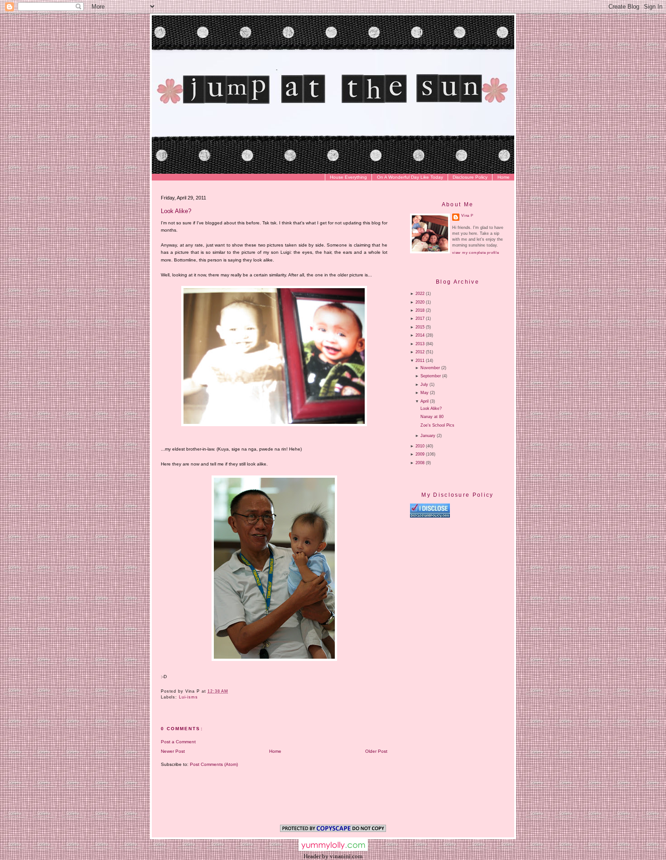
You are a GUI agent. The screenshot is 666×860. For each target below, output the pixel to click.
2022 (420, 293)
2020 (420, 302)
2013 (420, 344)
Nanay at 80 (432, 416)
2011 (420, 360)
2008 (420, 463)
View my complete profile (475, 253)
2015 (420, 327)
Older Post (376, 751)
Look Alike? (176, 211)
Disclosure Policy (470, 177)
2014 (420, 335)
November (430, 368)
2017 (420, 318)
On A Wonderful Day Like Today (410, 177)
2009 (420, 454)
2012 (420, 352)
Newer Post (173, 751)
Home (503, 177)
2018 (420, 310)
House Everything (348, 177)
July (424, 384)
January (427, 435)
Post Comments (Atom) (214, 764)
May (424, 392)
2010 (420, 446)
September (430, 376)
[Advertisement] (486, 595)
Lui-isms (188, 697)
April (424, 401)
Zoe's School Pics (437, 425)
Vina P (467, 216)
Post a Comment (178, 741)
